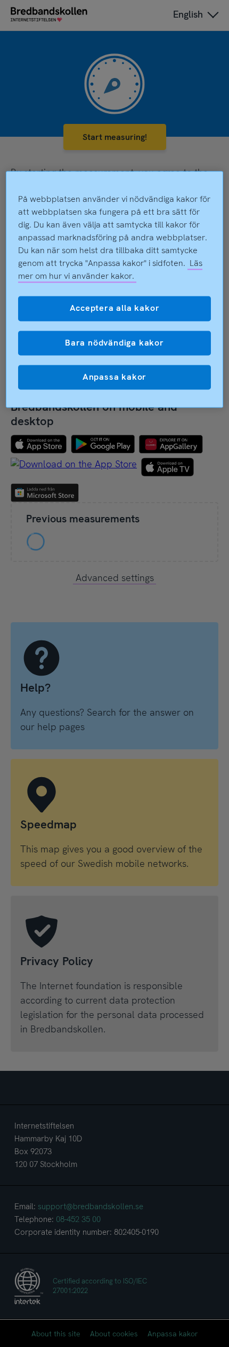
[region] (115, 289)
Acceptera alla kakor (115, 308)
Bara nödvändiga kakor (114, 342)
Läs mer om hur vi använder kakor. (110, 270)
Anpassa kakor (114, 376)
